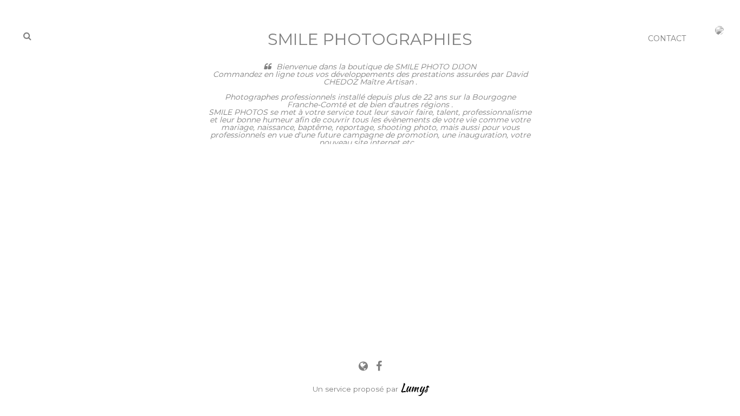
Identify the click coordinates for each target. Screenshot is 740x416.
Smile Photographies (370, 39)
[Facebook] (379, 366)
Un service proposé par (370, 389)
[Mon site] (365, 366)
